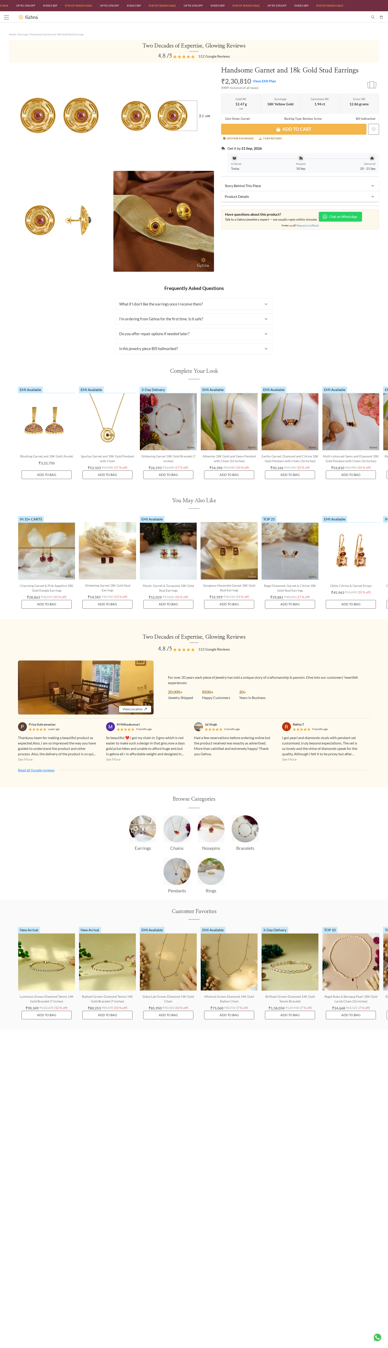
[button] (300, 185)
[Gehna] (106, 17)
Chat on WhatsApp (343, 217)
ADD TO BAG (46, 475)
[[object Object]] (373, 129)
